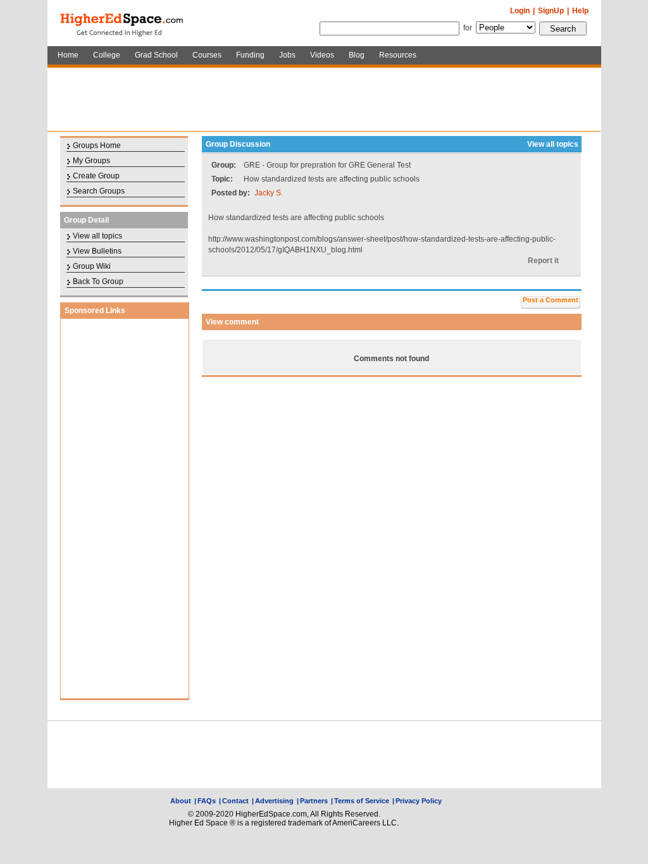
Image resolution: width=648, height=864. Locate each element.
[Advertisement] (324, 99)
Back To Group (98, 281)
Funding (250, 55)
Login (520, 10)
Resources (397, 55)
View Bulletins (97, 251)
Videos (322, 55)
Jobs (287, 55)
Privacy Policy (419, 801)
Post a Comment (550, 300)
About (180, 801)
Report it (543, 260)
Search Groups (99, 191)
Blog (356, 55)
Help (580, 10)
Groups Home (97, 145)
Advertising (274, 801)
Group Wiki (92, 266)
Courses (206, 55)
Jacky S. (268, 192)
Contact (235, 801)
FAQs (206, 801)
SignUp (551, 10)
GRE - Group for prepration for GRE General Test (327, 165)
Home (68, 55)
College (106, 55)
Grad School (156, 55)
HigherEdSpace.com (123, 23)
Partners (314, 801)
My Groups (91, 160)
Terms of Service (361, 801)
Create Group (96, 175)
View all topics (97, 235)
